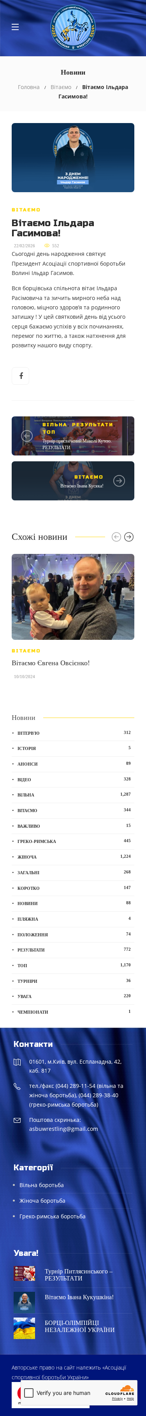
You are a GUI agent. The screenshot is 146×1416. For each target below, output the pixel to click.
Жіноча (74, 856)
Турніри (74, 981)
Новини (74, 903)
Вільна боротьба (41, 1185)
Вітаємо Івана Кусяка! (82, 486)
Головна (29, 87)
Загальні (74, 872)
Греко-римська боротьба (52, 1216)
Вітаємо (61, 87)
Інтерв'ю (74, 733)
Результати (92, 424)
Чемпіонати (74, 1011)
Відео (74, 779)
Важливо (74, 826)
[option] (73, 620)
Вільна (54, 424)
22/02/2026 (24, 245)
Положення (74, 934)
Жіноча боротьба (42, 1200)
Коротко (74, 888)
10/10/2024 (24, 676)
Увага (74, 996)
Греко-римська (74, 841)
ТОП (49, 432)
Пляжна (74, 918)
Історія (74, 748)
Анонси (74, 763)
